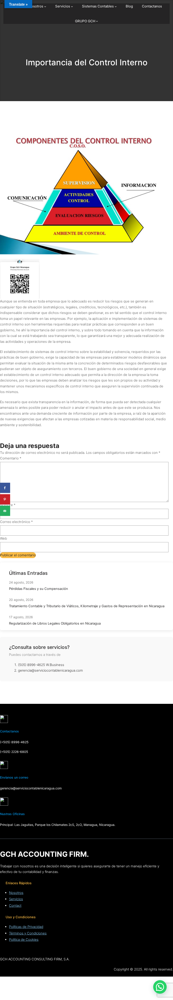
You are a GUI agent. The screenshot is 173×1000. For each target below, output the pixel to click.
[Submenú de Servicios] (72, 6)
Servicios (16, 899)
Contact (15, 905)
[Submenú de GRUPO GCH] (97, 21)
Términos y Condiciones (28, 933)
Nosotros (16, 893)
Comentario (10, 458)
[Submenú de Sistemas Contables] (116, 6)
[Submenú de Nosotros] (45, 6)
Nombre (8, 505)
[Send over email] (5, 511)
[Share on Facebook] (5, 488)
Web (3, 538)
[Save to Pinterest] (5, 499)
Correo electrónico (16, 522)
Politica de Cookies (24, 939)
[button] (160, 987)
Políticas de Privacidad (26, 927)
